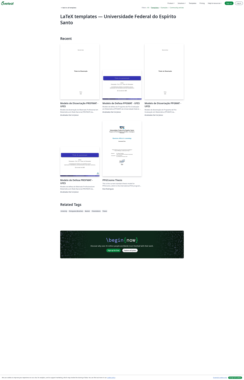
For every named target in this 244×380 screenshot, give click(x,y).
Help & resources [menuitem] (214, 3)
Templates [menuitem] (192, 3)
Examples (164, 8)
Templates (155, 8)
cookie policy (111, 377)
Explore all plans (130, 250)
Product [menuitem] (170, 3)
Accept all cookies (235, 378)
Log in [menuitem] (239, 3)
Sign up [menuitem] (229, 3)
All (148, 8)
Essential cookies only (220, 377)
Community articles (177, 8)
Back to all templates (68, 8)
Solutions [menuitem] (181, 3)
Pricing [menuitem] (202, 3)
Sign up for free (113, 250)
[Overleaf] (7, 3)
